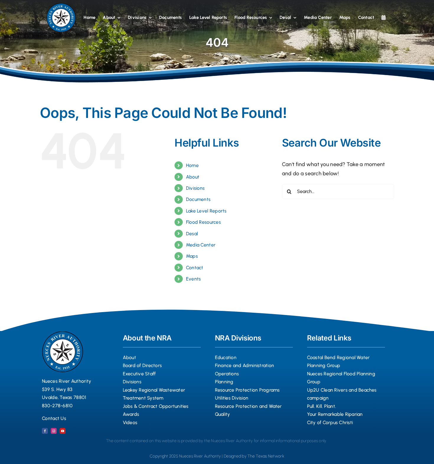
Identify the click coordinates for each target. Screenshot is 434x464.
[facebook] (45, 431)
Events (193, 279)
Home (192, 165)
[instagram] (54, 431)
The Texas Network (265, 456)
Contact (194, 267)
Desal (192, 233)
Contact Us (54, 418)
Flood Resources (203, 222)
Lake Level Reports (206, 211)
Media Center (201, 245)
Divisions (195, 188)
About (192, 177)
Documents (198, 199)
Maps (192, 256)
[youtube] (63, 431)
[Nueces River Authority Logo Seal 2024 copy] (61, 5)
